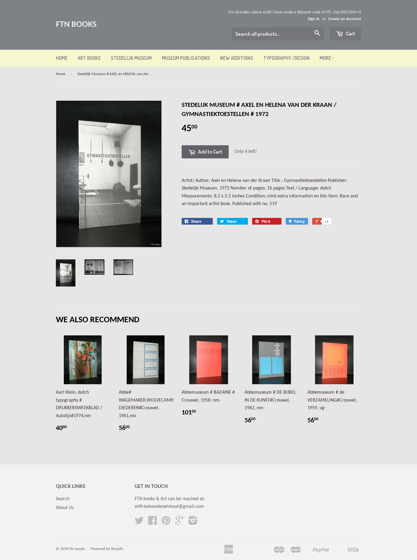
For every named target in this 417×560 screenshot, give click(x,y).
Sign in (314, 19)
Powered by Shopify (107, 549)
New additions (236, 58)
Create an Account (344, 19)
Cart (350, 33)
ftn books (76, 24)
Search (62, 499)
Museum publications (186, 58)
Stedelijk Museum (131, 58)
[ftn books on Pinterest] (166, 522)
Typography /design (286, 58)
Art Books (89, 58)
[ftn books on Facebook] (152, 522)
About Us (65, 507)
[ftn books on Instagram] (193, 522)
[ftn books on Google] (179, 522)
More (325, 58)
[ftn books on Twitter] (139, 522)
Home (61, 58)
